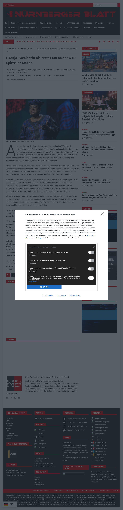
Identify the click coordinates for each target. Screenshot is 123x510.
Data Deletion (48, 295)
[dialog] (61, 255)
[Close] (103, 214)
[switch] (91, 252)
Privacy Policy (75, 295)
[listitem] (61, 247)
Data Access (61, 295)
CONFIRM (44, 287)
